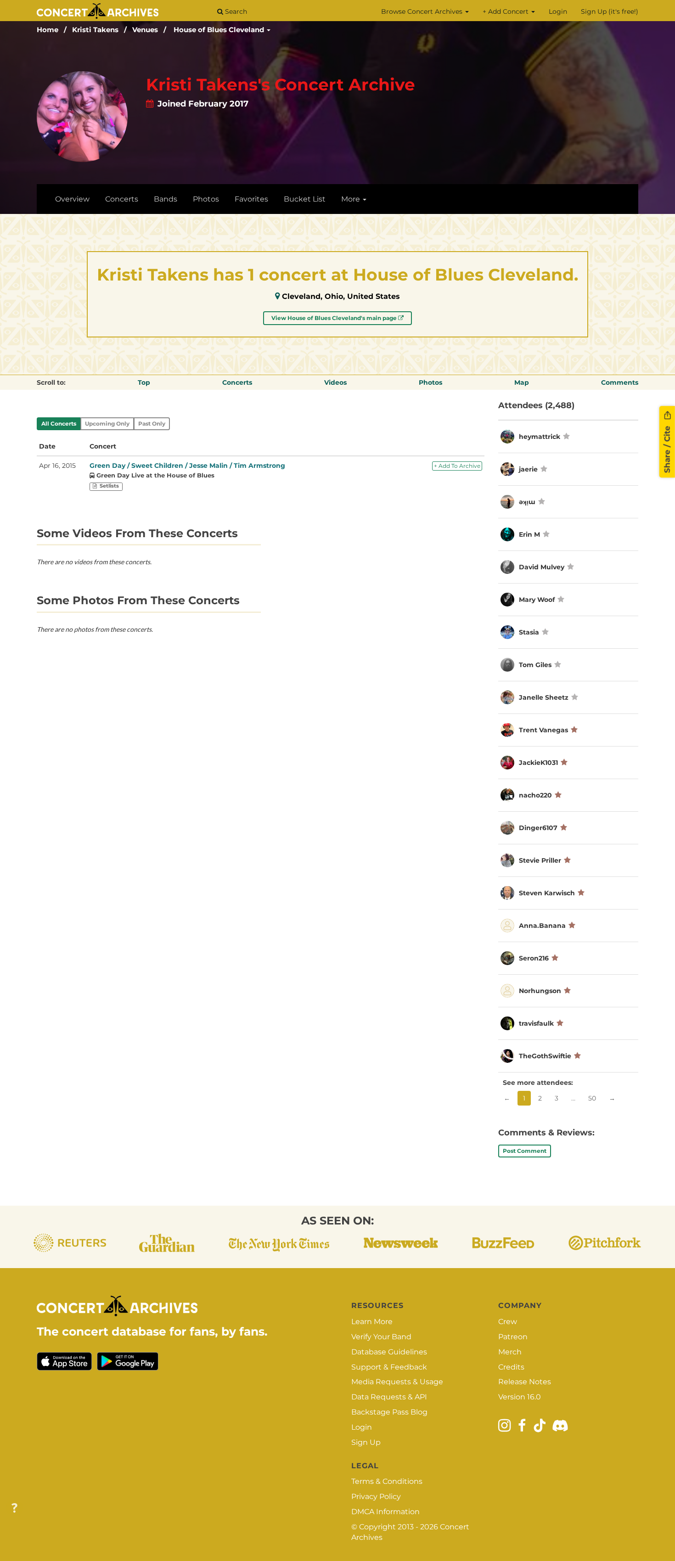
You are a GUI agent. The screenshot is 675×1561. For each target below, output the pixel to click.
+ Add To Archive (457, 465)
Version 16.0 (519, 1397)
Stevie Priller (540, 860)
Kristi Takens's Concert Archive (280, 84)
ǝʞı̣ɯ (527, 502)
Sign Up (366, 1442)
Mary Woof (537, 599)
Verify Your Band (381, 1336)
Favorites (251, 199)
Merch (510, 1352)
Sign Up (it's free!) (609, 11)
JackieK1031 (538, 762)
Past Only (151, 423)
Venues (145, 29)
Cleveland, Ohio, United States (341, 296)
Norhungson (540, 991)
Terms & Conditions (386, 1481)
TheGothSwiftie (545, 1056)
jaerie (528, 469)
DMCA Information (385, 1511)
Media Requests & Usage (397, 1381)
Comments (619, 382)
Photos (206, 199)
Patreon (513, 1336)
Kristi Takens (95, 29)
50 (592, 1098)
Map (521, 382)
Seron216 (534, 958)
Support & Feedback (389, 1367)
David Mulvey (541, 567)
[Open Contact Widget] (14, 1508)
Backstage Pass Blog (389, 1412)
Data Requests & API (389, 1397)
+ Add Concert (506, 11)
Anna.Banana (542, 925)
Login (558, 11)
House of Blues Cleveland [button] (220, 29)
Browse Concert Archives (422, 11)
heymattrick (539, 436)
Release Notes (524, 1381)
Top (144, 382)
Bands (165, 199)
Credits (511, 1367)
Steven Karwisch (547, 893)
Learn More (372, 1321)
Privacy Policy (376, 1496)
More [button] (351, 199)
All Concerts (58, 423)
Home (47, 29)
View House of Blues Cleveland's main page (334, 317)
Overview (72, 199)
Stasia (530, 632)
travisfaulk (536, 1023)
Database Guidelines (389, 1352)
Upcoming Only (107, 423)
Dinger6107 (538, 828)
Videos (335, 382)
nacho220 (535, 795)
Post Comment (524, 1150)
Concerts (121, 199)
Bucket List (305, 199)
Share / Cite (667, 448)
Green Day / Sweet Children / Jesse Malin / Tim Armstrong (187, 465)
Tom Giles (535, 665)
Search (235, 11)
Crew (507, 1321)
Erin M (529, 534)
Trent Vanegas (543, 730)
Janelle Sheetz (543, 697)
